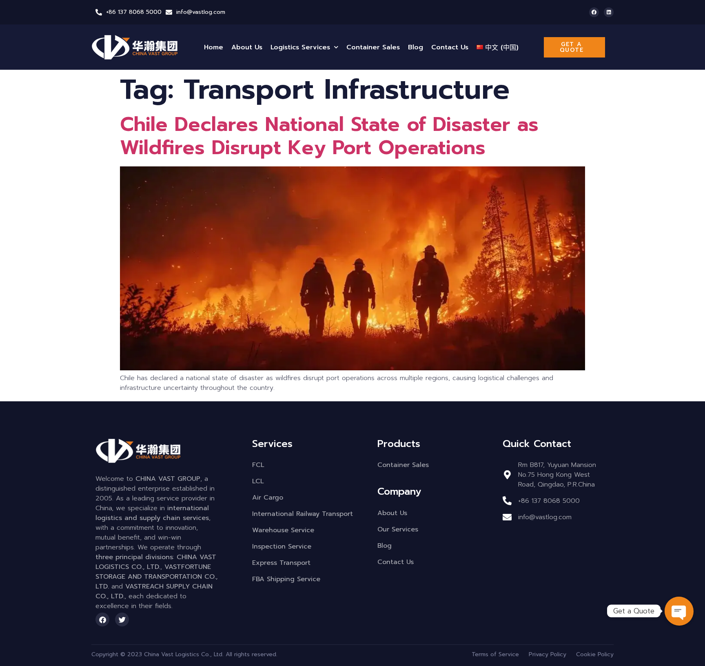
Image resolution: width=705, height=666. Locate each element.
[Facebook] (594, 12)
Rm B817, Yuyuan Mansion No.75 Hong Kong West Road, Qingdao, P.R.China (557, 474)
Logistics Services (300, 47)
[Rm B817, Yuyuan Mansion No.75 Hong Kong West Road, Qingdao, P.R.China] (507, 474)
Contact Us (449, 47)
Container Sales (373, 47)
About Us (246, 47)
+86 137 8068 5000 (134, 12)
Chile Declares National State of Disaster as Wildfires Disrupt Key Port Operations (329, 136)
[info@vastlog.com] (169, 12)
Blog (415, 47)
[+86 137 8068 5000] (98, 12)
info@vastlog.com (200, 12)
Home (213, 47)
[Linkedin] (609, 12)
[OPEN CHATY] (679, 611)
